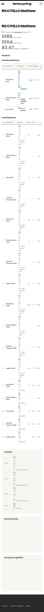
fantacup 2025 (9, 305)
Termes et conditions (16, 606)
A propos (4, 606)
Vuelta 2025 (10, 368)
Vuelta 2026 (10, 437)
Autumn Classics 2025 (11, 347)
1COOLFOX (36, 109)
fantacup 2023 (9, 80)
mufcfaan (36, 80)
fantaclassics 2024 (11, 241)
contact (28, 606)
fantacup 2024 (9, 220)
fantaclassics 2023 (11, 99)
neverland (36, 98)
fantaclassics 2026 (11, 398)
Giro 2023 (9, 109)
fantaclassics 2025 (11, 326)
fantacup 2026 (9, 385)
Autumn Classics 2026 (11, 424)
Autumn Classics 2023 (11, 199)
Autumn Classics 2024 (11, 262)
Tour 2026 (10, 411)
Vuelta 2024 (10, 283)
